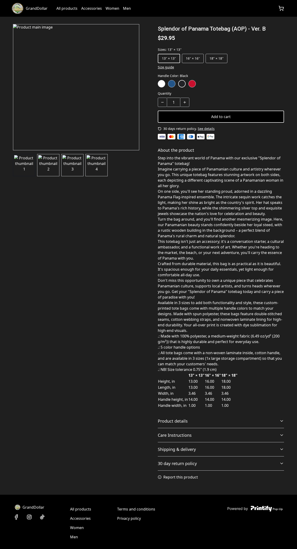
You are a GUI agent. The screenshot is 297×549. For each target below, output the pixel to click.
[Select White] (161, 83)
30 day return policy (177, 463)
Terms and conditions (136, 509)
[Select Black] (182, 83)
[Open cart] (281, 8)
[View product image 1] (24, 165)
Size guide (166, 67)
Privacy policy (129, 518)
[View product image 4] (96, 165)
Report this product (180, 477)
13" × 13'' (169, 58)
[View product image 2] (48, 165)
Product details (173, 421)
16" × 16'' (193, 58)
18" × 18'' (216, 58)
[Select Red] (192, 83)
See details (206, 128)
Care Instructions (175, 435)
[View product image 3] (72, 165)
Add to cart (221, 116)
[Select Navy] (171, 83)
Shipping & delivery (177, 449)
